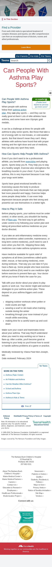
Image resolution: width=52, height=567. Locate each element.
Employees (11, 490)
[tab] (43, 366)
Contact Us (11, 485)
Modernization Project (11, 496)
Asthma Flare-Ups (13, 393)
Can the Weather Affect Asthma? (18, 384)
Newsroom (39, 471)
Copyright (47, 416)
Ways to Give (39, 485)
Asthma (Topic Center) (14, 375)
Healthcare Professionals (12, 493)
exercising (31, 161)
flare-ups (12, 220)
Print (27, 406)
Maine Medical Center (11, 476)
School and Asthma (13, 388)
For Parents (22, 56)
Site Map (38, 493)
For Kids (34, 56)
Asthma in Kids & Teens (15, 398)
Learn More (26, 47)
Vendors (39, 496)
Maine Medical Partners (11, 479)
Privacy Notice (39, 488)
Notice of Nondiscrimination (39, 490)
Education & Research (12, 488)
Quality (39, 477)
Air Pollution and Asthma (15, 379)
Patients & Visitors (39, 474)
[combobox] (28, 60)
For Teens (46, 56)
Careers (11, 482)
